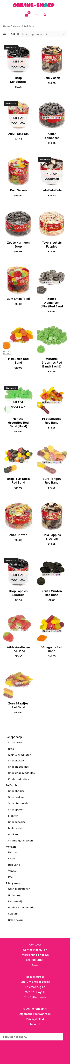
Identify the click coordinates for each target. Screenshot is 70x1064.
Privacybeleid (35, 1019)
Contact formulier (35, 949)
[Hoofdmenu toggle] (36, 15)
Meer (35, 965)
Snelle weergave (18, 71)
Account (35, 1024)
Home (6, 26)
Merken (17, 26)
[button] (45, 15)
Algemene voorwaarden (35, 1013)
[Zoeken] (67, 1036)
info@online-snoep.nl (35, 954)
